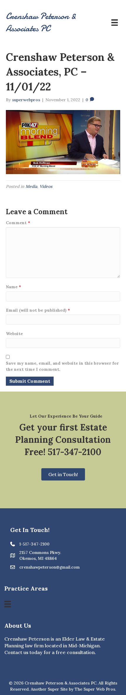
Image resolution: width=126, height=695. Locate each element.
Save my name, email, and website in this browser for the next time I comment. (62, 366)
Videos (46, 186)
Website (14, 333)
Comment (18, 222)
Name (13, 286)
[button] (63, 474)
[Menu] (114, 22)
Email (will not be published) (38, 310)
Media (31, 186)
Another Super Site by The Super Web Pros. (73, 689)
